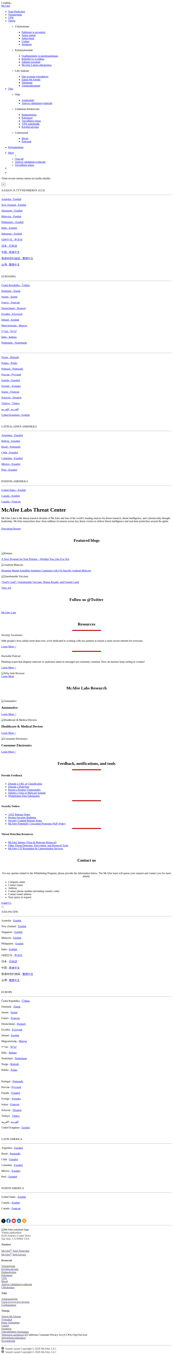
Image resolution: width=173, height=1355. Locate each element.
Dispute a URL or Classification (25, 783)
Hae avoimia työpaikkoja (35, 76)
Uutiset (25, 41)
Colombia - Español (12, 458)
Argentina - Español (12, 435)
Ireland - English (10, 319)
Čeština (26, 1000)
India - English (9, 227)
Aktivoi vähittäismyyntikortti (37, 103)
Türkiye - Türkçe (10, 403)
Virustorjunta (15, 14)
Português (18, 1081)
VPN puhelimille (31, 123)
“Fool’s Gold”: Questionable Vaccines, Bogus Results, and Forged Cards (40, 582)
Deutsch (21, 1023)
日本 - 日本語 (9, 245)
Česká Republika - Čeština (15, 285)
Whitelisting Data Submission (24, 795)
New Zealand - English (13, 204)
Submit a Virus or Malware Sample (27, 792)
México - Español (10, 464)
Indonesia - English (11, 233)
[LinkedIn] (19, 1222)
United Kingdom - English (15, 415)
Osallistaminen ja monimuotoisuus (40, 55)
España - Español (10, 380)
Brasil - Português (10, 446)
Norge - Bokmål (10, 357)
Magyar (23, 1041)
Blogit (25, 138)
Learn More (7, 676)
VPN (11, 17)
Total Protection (16, 11)
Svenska (16, 1098)
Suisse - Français (10, 391)
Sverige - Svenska (11, 386)
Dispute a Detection (18, 786)
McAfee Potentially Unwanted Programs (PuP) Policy (37, 823)
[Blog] (24, 1222)
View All (6, 587)
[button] (13, 152)
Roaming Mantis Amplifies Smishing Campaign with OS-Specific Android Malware (46, 570)
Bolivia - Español (10, 441)
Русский (16, 1087)
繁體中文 (27, 974)
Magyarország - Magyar (14, 325)
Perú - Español (9, 469)
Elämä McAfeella (31, 79)
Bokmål (14, 1064)
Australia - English (11, 199)
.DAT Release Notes (19, 814)
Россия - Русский (11, 374)
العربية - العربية (9, 409)
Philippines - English (12, 222)
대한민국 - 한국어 (11, 239)
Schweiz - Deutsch (11, 397)
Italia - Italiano (9, 337)
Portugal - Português (12, 368)
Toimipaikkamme (31, 85)
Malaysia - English (11, 216)
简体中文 (14, 967)
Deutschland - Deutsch (13, 308)
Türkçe (16, 1115)
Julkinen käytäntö (31, 62)
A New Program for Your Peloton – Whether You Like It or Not (35, 559)
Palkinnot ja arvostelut (33, 32)
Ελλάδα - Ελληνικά (11, 314)
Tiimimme (27, 82)
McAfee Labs (8, 612)
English (17, 920)
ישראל (13, 1046)
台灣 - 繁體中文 (10, 264)
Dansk (17, 1006)
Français (15, 1018)
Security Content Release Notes (25, 820)
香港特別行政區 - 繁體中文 (17, 258)
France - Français (10, 302)
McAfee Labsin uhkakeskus (37, 65)
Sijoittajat (27, 44)
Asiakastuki (28, 100)
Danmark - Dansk (10, 291)
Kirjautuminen (15, 147)
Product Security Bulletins (22, 817)
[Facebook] (8, 1222)
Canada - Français (11, 501)
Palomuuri (27, 117)
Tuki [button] (10, 88)
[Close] (2, 906)
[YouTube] (13, 1222)
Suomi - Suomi (9, 296)
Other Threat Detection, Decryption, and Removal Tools (38, 845)
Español (15, 1092)
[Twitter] (3, 1222)
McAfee (5, 5)
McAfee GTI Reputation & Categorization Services (35, 848)
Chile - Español (9, 452)
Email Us (6, 903)
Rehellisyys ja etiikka (33, 59)
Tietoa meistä (29, 35)
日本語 (13, 961)
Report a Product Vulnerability (24, 789)
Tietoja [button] (11, 20)
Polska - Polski (9, 363)
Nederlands (21, 1058)
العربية (14, 1121)
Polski (14, 1069)
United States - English (13, 490)
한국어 (18, 955)
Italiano (13, 1052)
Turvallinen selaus (31, 120)
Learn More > (8, 646)
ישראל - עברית (9, 331)
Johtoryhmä (28, 38)
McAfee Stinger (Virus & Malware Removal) (32, 842)
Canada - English (10, 495)
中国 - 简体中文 (10, 252)
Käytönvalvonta (30, 127)
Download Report (11, 528)
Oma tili (19, 158)
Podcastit (26, 141)
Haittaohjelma (29, 114)
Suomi (13, 1012)
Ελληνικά (17, 1029)
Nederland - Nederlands (14, 342)
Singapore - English (11, 210)
